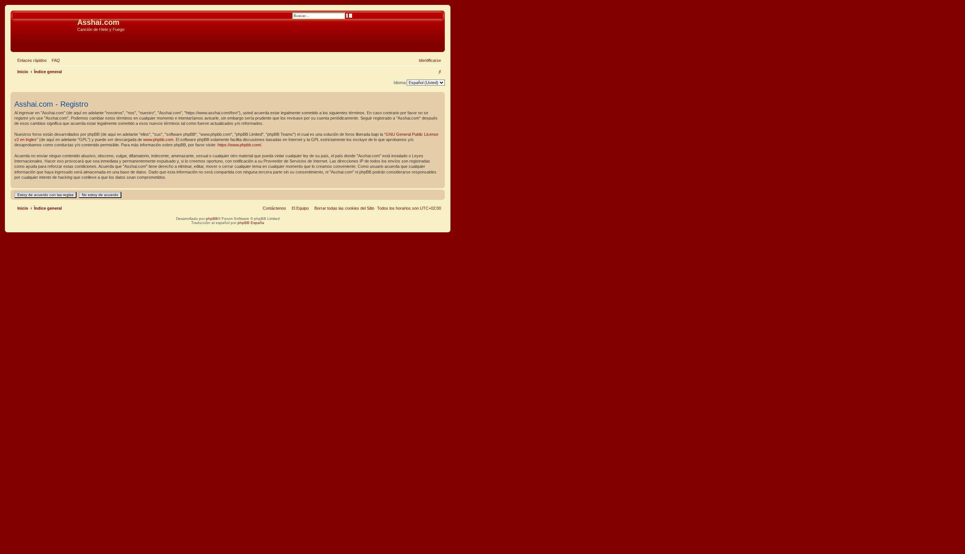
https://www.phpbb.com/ (239, 145)
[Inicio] (44, 24)
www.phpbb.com (158, 139)
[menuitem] (54, 60)
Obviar (18, 41)
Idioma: (400, 82)
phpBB (212, 218)
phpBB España (250, 223)
